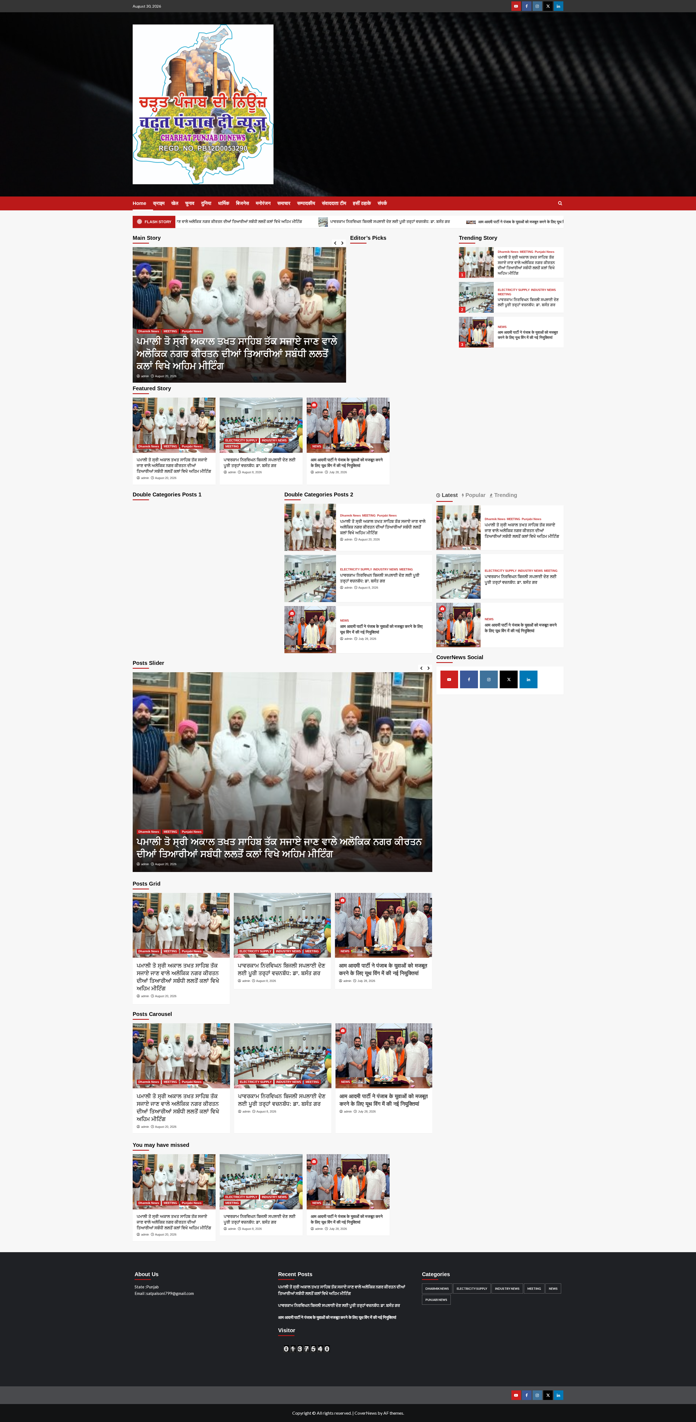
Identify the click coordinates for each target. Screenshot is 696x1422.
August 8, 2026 (165, 376)
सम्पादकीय (306, 203)
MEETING (211, 343)
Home (139, 203)
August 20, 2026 (165, 478)
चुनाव (189, 203)
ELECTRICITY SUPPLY (154, 343)
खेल (174, 203)
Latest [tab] (449, 495)
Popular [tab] (475, 495)
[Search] (560, 203)
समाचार (283, 203)
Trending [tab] (505, 495)
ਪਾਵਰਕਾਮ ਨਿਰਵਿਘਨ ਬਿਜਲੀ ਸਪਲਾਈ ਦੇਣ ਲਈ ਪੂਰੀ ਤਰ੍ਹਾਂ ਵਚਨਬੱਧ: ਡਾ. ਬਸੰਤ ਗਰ (306, 221)
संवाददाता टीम (334, 203)
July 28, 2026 (338, 472)
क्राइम (158, 203)
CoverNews (366, 1412)
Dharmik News (508, 251)
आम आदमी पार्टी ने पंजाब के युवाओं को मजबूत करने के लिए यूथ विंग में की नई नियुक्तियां (452, 222)
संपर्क (382, 203)
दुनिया (206, 203)
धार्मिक (223, 203)
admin (145, 376)
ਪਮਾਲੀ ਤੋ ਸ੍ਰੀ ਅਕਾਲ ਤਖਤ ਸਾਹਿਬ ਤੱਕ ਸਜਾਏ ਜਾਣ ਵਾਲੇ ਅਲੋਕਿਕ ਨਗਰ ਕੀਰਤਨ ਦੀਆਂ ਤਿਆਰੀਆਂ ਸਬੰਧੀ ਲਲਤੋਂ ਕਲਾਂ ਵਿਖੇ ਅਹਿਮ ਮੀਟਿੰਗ (174, 465)
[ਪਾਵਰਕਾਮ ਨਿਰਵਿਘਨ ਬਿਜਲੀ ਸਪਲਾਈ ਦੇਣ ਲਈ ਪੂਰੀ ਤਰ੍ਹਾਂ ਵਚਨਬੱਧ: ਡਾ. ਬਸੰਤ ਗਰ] (239, 315)
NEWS (502, 326)
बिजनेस (242, 203)
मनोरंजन (263, 203)
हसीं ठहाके (362, 203)
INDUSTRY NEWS (187, 343)
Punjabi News (544, 251)
